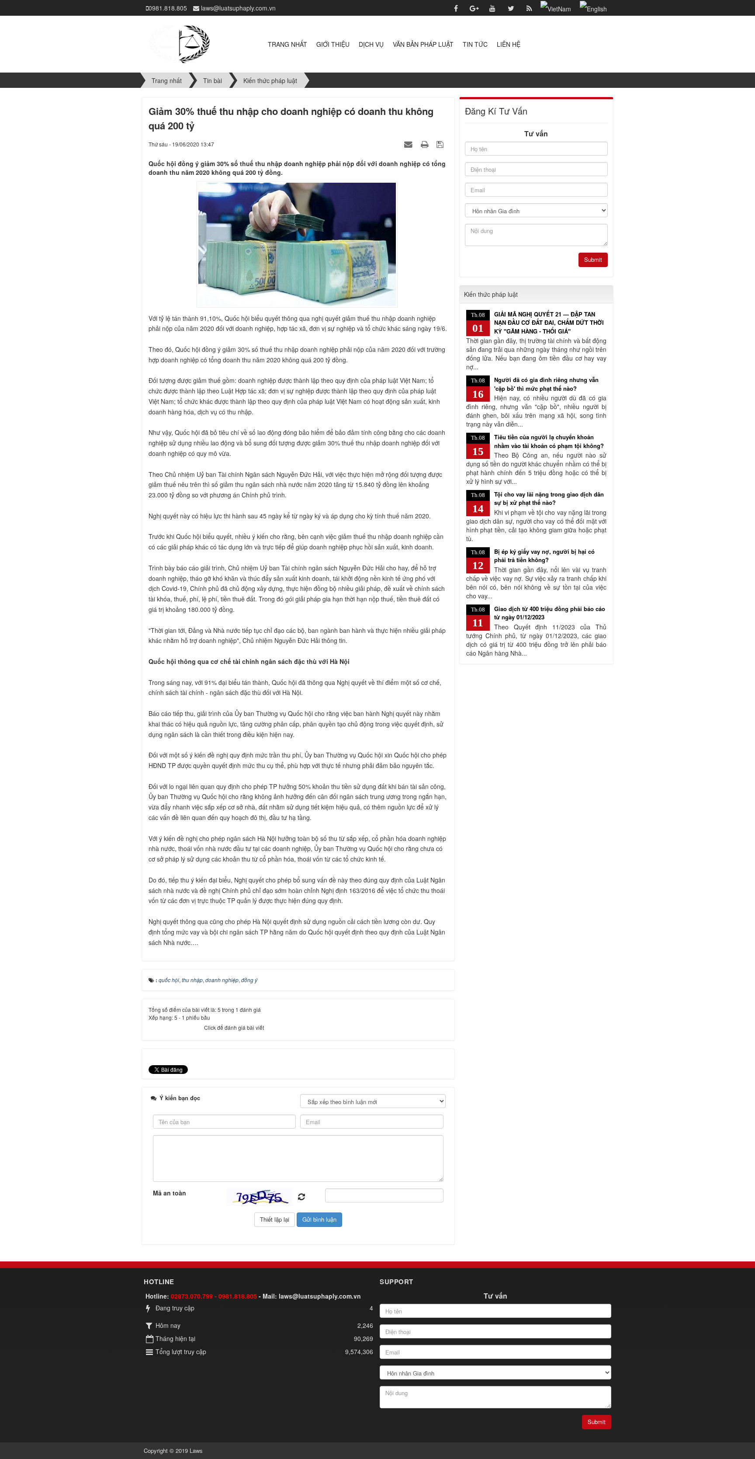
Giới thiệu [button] (333, 44)
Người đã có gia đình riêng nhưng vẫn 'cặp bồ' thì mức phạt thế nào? (546, 384)
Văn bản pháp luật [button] (423, 44)
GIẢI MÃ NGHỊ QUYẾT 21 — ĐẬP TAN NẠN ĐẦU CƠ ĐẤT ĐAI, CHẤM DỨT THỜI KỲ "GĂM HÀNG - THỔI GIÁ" (549, 322)
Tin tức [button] (475, 44)
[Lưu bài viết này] (441, 143)
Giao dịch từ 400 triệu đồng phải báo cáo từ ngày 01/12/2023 (549, 613)
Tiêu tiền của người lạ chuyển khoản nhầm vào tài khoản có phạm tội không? (549, 441)
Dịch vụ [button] (371, 44)
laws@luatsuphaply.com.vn (320, 1296)
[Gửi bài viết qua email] (409, 143)
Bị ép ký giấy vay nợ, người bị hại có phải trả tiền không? (544, 555)
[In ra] (425, 143)
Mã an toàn (169, 1192)
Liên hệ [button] (508, 44)
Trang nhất (287, 44)
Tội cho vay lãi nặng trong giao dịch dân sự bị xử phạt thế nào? (549, 498)
